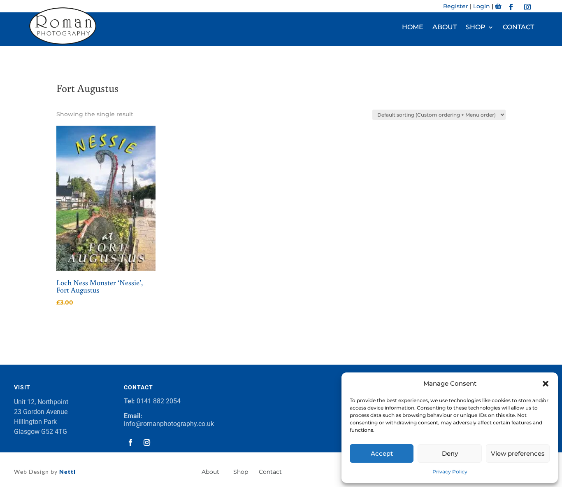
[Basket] (498, 6)
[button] (545, 383)
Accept (382, 453)
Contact (518, 27)
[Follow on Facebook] (511, 7)
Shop (475, 27)
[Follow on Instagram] (527, 7)
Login (481, 6)
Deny (450, 453)
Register (455, 6)
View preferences (518, 453)
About (444, 27)
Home (412, 27)
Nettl (67, 471)
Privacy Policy (449, 471)
